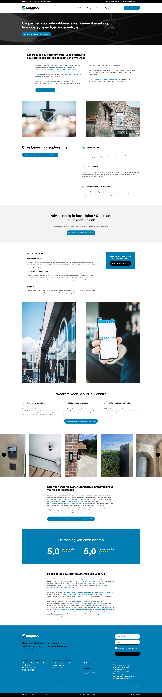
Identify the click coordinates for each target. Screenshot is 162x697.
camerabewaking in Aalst (56, 596)
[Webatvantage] (136, 695)
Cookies (82, 694)
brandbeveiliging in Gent (63, 607)
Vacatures (25, 1)
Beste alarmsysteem (120, 674)
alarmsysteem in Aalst (75, 585)
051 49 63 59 (113, 1)
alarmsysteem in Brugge (93, 583)
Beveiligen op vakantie (121, 672)
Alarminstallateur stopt (121, 669)
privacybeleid (132, 648)
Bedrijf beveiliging (103, 8)
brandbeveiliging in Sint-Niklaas (85, 607)
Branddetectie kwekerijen (122, 678)
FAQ (30, 1)
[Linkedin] (92, 672)
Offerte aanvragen (131, 8)
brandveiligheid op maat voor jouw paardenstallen (65, 512)
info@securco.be (90, 663)
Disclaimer (96, 694)
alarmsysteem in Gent (55, 585)
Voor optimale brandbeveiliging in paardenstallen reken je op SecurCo (71, 519)
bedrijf (59, 583)
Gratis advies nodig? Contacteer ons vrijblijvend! (81, 421)
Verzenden (127, 654)
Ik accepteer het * (128, 648)
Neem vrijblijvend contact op (120, 263)
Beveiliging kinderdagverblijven (124, 676)
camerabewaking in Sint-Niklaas (99, 596)
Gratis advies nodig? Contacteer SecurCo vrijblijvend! (40, 155)
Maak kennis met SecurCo (45, 90)
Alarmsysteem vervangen (122, 667)
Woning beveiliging (84, 8)
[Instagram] (88, 672)
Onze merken (118, 663)
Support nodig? (45, 1)
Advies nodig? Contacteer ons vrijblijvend (36, 34)
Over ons (36, 1)
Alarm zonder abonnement (122, 665)
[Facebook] (84, 672)
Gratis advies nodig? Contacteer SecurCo (81, 233)
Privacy (89, 694)
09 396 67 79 (132, 1)
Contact (117, 8)
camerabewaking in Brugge (75, 596)
